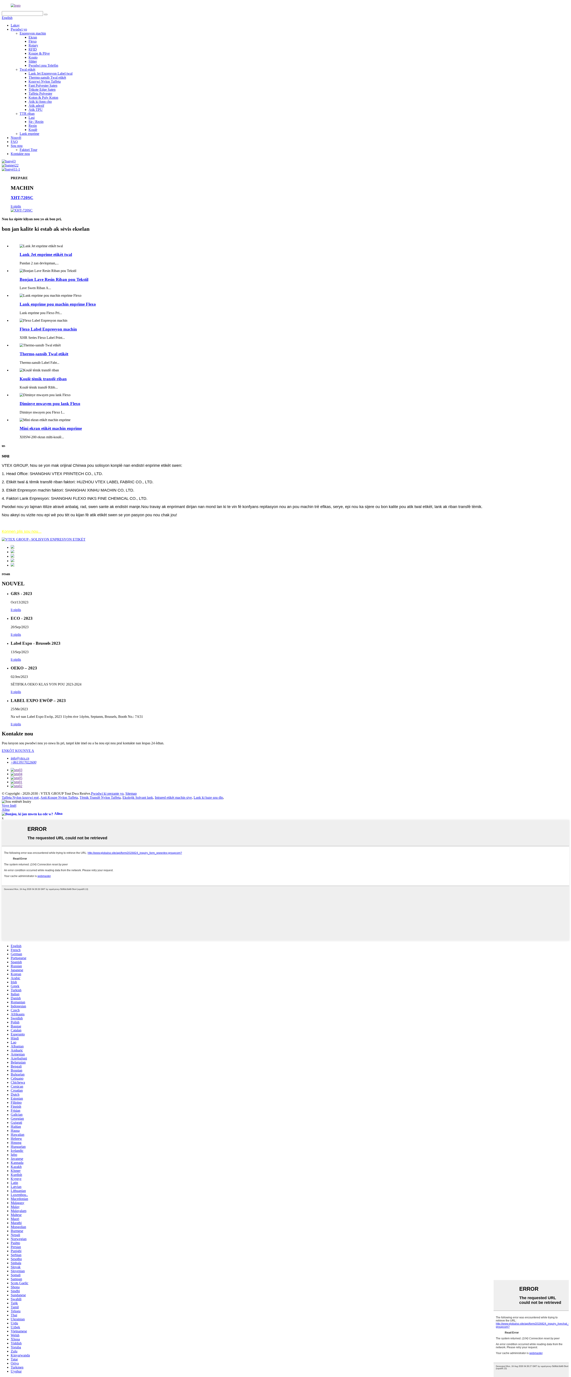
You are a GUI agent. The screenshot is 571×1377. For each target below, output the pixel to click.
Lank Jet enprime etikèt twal (46, 254)
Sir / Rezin (36, 121)
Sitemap (131, 793)
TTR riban (27, 113)
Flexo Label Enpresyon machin (48, 329)
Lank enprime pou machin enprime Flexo (58, 304)
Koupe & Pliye (39, 53)
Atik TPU (36, 109)
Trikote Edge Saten (42, 89)
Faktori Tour (28, 150)
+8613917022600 (23, 762)
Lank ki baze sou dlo (208, 797)
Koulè (33, 130)
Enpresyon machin (33, 33)
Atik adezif (36, 105)
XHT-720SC (22, 197)
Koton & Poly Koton (43, 97)
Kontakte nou (20, 154)
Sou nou (17, 146)
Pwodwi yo (19, 29)
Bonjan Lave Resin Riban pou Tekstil (54, 279)
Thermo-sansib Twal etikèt (47, 77)
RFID (33, 49)
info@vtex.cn (20, 758)
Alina (6, 809)
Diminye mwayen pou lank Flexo (50, 403)
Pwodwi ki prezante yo (107, 793)
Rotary (33, 45)
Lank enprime (29, 134)
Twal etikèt (27, 69)
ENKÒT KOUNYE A (18, 751)
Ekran (33, 37)
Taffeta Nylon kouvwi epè (20, 797)
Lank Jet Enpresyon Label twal (50, 73)
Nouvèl (16, 138)
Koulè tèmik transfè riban (43, 379)
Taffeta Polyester (40, 93)
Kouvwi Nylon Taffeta (45, 81)
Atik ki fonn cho (40, 101)
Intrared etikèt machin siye (173, 797)
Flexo (33, 41)
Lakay (15, 25)
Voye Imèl (9, 805)
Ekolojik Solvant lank (137, 797)
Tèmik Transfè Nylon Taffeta (100, 797)
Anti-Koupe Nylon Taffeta (59, 797)
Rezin (33, 126)
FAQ (14, 142)
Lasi (32, 117)
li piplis (16, 206)
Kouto (33, 57)
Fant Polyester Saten (43, 85)
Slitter (33, 61)
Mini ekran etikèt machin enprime (51, 428)
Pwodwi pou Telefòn (43, 65)
